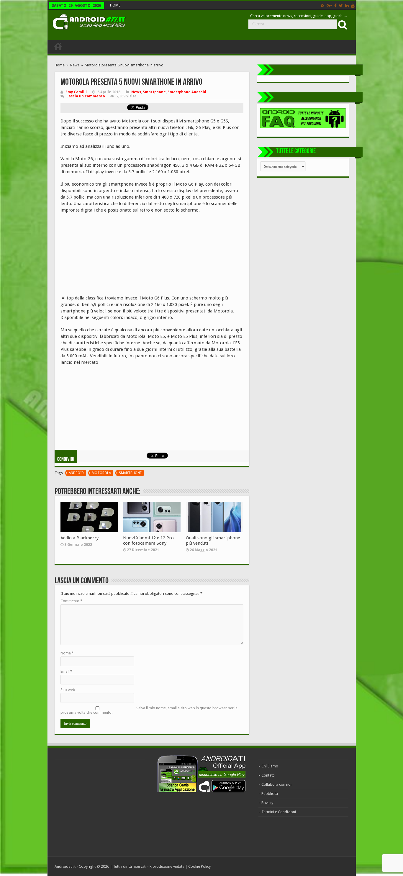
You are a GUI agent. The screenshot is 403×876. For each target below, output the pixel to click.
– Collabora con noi (274, 784)
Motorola (101, 473)
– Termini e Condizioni (277, 812)
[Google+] (329, 5)
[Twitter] (340, 5)
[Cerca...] (342, 24)
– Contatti (266, 775)
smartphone (130, 473)
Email (66, 671)
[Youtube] (352, 5)
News (74, 65)
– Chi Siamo (268, 766)
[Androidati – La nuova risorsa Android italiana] (89, 21)
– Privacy (265, 802)
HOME (115, 5)
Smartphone (154, 92)
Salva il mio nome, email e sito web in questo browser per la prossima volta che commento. (148, 710)
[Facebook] (335, 5)
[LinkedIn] (347, 5)
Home (60, 65)
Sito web (67, 689)
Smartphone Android (187, 92)
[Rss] (322, 5)
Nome (67, 653)
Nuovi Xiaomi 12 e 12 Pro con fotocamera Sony (148, 540)
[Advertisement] (104, 256)
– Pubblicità (268, 793)
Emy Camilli (76, 92)
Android (76, 473)
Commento (71, 601)
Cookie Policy (199, 866)
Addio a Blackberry (79, 538)
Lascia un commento (85, 96)
